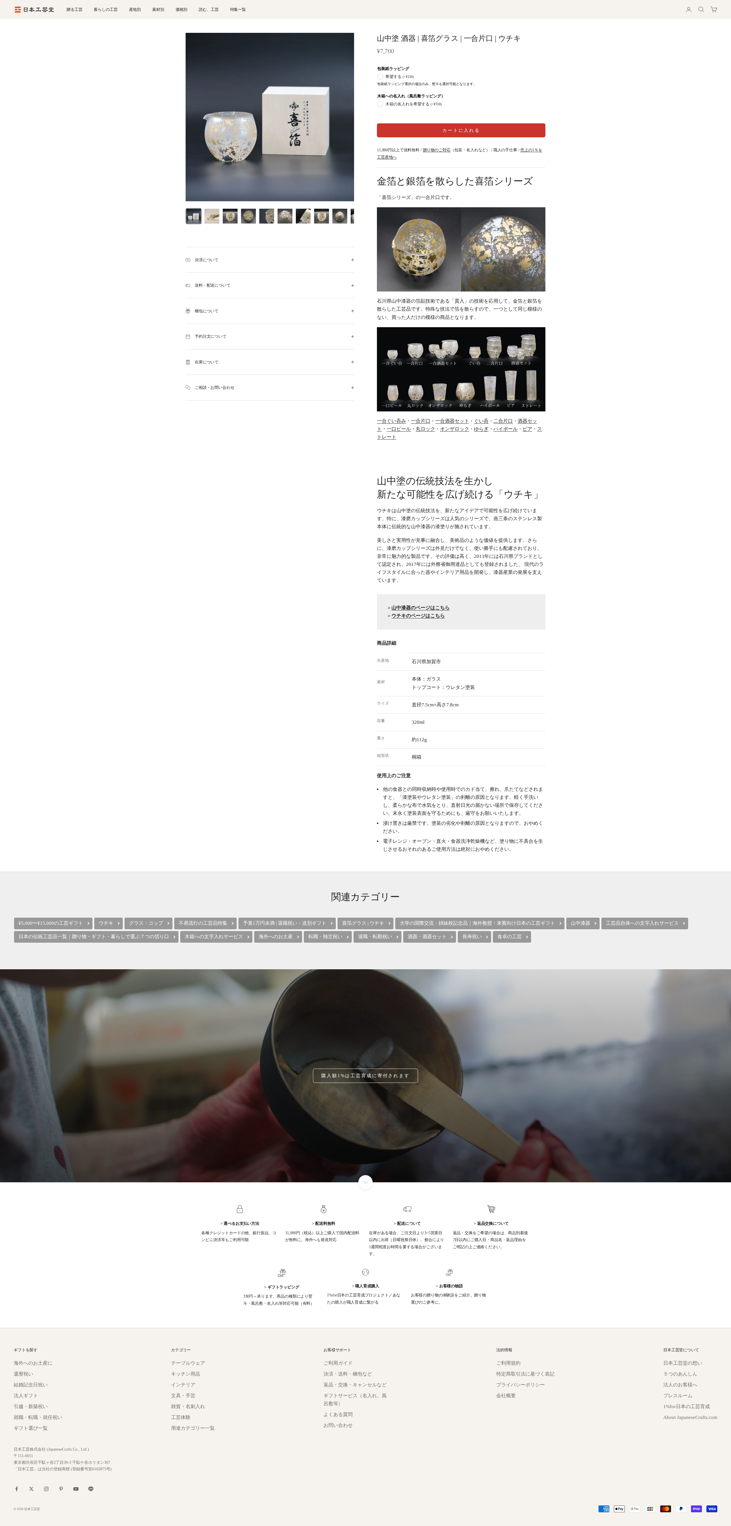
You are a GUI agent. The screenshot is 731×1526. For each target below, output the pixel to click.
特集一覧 (238, 9)
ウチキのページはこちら (418, 615)
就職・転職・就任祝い (38, 1417)
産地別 (135, 9)
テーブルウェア (188, 1363)
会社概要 (506, 1395)
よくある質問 (338, 1414)
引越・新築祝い (31, 1406)
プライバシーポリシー (520, 1385)
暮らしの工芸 (105, 9)
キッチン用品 (185, 1374)
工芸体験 (180, 1417)
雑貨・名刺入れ (188, 1406)
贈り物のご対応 (437, 150)
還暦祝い (23, 1374)
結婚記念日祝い (31, 1385)
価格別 (182, 9)
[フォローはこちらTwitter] (31, 1489)
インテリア (183, 1385)
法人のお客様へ (680, 1385)
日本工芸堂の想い (682, 1363)
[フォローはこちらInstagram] (46, 1489)
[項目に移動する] (194, 216)
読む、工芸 (208, 9)
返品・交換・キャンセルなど (355, 1385)
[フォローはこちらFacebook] (16, 1489)
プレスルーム (677, 1395)
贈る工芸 (74, 9)
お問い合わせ (338, 1425)
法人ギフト (26, 1395)
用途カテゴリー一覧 (193, 1428)
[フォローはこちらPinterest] (61, 1489)
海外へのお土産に (33, 1363)
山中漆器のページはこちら (420, 607)
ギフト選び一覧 (31, 1428)
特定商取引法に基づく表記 (525, 1374)
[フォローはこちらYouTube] (76, 1489)
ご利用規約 (508, 1363)
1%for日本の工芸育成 (686, 1406)
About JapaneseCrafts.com (690, 1417)
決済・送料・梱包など (348, 1374)
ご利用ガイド (338, 1363)
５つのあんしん (680, 1374)
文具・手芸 (183, 1395)
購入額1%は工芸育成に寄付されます (365, 1075)
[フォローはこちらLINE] (91, 1489)
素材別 (158, 9)
